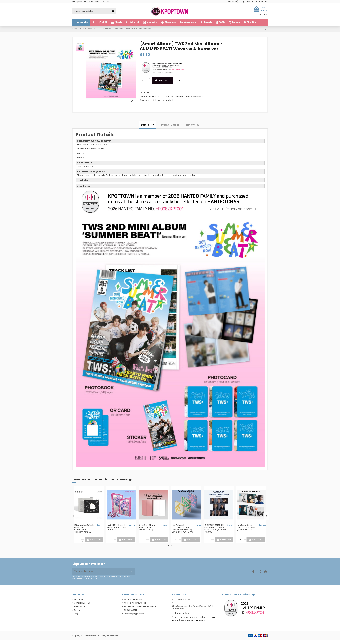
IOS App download (133, 599)
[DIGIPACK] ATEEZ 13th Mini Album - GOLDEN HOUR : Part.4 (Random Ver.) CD (215, 528)
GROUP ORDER (130, 610)
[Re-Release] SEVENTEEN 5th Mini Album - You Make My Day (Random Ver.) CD (182, 528)
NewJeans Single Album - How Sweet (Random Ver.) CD (246, 527)
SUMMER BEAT (197, 96)
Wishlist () (233, 1)
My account (248, 1)
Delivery (78, 610)
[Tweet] (145, 92)
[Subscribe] (132, 571)
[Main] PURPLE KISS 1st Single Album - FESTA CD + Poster (116, 527)
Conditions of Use (83, 602)
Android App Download (135, 602)
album (144, 96)
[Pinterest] (148, 92)
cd (149, 96)
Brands (106, 1)
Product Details (170, 124)
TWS (166, 96)
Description (147, 124)
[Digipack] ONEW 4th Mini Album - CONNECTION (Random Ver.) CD (84, 528)
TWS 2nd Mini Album (180, 96)
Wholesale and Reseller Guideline (140, 606)
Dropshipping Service (134, 613)
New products (79, 1)
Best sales (94, 1)
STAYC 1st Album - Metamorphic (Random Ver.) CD (147, 527)
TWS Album (157, 96)
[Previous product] (266, 28)
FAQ (76, 613)
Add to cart (165, 80)
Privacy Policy (80, 606)
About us (78, 599)
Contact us (262, 1)
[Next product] (267, 28)
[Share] (141, 92)
